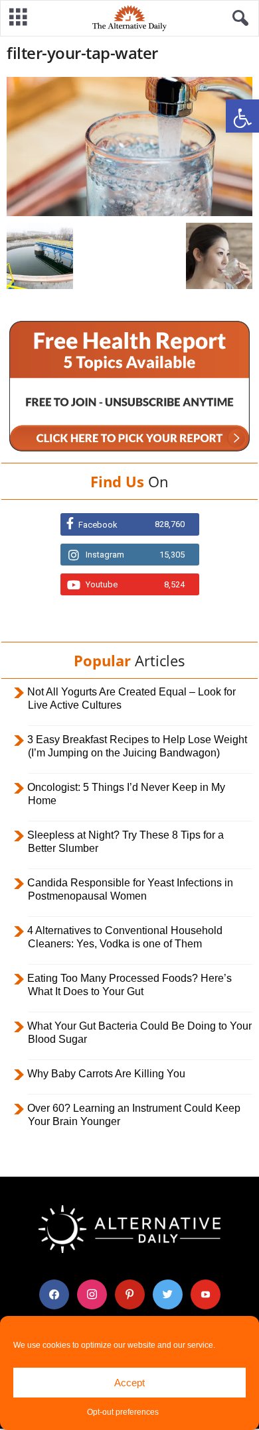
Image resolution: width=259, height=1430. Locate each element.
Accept (129, 1382)
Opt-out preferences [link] (123, 1412)
